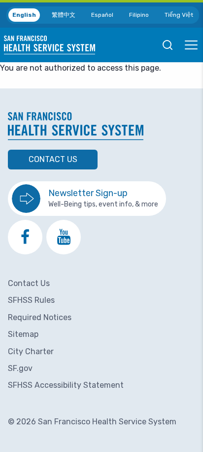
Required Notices (39, 317)
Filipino (139, 14)
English (24, 14)
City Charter (31, 351)
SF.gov (20, 368)
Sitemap (23, 334)
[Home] (49, 45)
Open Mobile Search (167, 45)
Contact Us (53, 159)
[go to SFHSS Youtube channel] (63, 237)
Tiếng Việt (179, 14)
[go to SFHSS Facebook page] (25, 237)
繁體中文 (63, 14)
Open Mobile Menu (191, 45)
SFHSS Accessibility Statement (66, 385)
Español (102, 14)
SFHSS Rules (31, 300)
